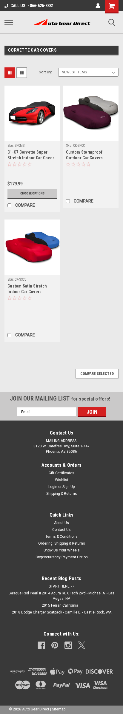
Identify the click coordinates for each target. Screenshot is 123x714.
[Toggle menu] (8, 22)
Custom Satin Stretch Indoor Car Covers (27, 289)
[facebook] (41, 645)
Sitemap (58, 709)
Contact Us (61, 530)
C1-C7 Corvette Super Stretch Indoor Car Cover (30, 155)
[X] (81, 645)
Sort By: (45, 72)
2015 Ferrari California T (61, 605)
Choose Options (32, 193)
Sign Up (68, 487)
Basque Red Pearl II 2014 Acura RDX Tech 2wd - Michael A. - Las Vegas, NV (61, 596)
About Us (61, 523)
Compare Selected (97, 374)
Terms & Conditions (61, 536)
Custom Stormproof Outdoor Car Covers (84, 155)
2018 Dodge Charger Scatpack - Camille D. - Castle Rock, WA (61, 612)
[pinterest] (55, 645)
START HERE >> (62, 586)
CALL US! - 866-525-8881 (32, 5)
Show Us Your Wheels (62, 550)
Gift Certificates (61, 473)
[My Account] (98, 5)
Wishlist (61, 480)
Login (52, 487)
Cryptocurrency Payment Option (62, 557)
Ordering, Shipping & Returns (61, 543)
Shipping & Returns (61, 494)
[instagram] (68, 645)
